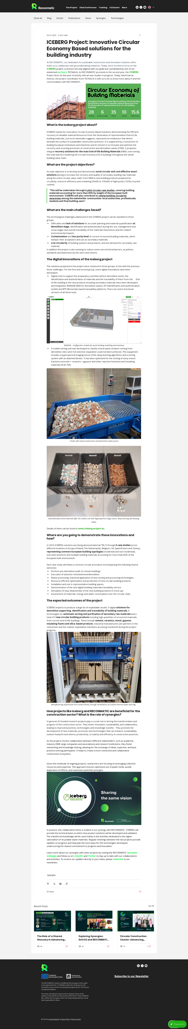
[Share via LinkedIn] (60, 883)
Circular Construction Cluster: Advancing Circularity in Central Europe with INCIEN (133, 938)
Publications (74, 18)
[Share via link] (66, 883)
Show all (38, 18)
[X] (141, 7)
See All (151, 906)
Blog (49, 18)
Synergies (101, 18)
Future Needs (54, 1019)
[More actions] (139, 35)
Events (60, 18)
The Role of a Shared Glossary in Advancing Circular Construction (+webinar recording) (50, 938)
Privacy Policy (65, 1019)
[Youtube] (144, 7)
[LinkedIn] (137, 7)
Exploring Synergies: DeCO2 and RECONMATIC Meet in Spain (94, 938)
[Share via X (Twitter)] (54, 883)
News (88, 18)
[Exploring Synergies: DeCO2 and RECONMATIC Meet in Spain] (94, 921)
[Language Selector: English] (151, 7)
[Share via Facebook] (48, 883)
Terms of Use (76, 1019)
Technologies (117, 18)
